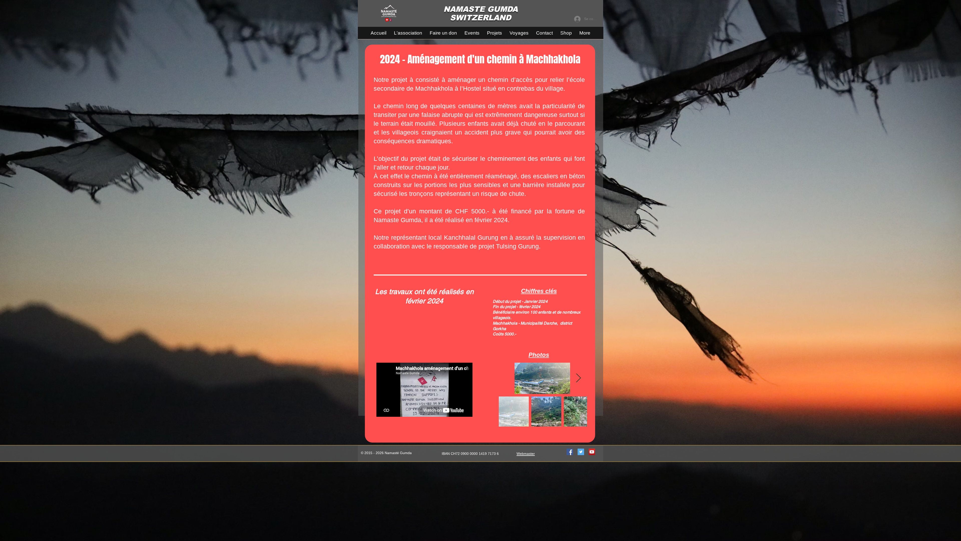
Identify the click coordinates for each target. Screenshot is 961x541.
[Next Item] (578, 378)
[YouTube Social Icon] (592, 452)
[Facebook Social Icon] (570, 452)
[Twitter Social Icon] (581, 452)
